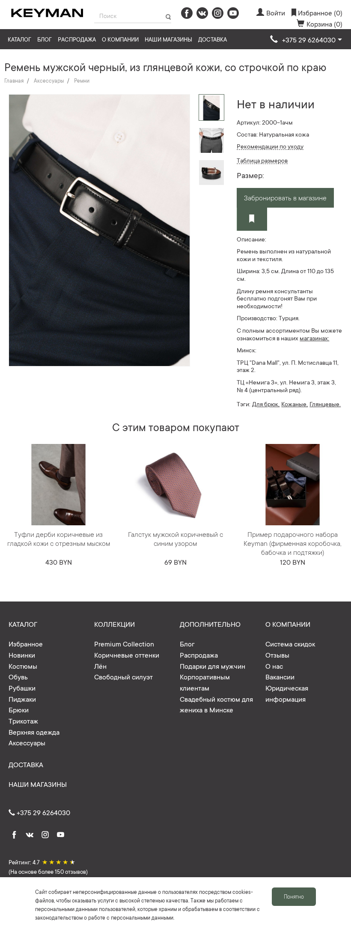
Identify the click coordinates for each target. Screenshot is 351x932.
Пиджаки (22, 699)
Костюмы (23, 666)
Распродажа (77, 39)
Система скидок (290, 643)
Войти (275, 12)
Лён (100, 666)
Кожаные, (294, 403)
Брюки (19, 709)
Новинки (22, 654)
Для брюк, (266, 403)
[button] (306, 39)
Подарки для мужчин (212, 666)
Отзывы (277, 654)
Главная (14, 80)
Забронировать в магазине (285, 197)
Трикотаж (23, 720)
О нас (274, 666)
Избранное (26, 643)
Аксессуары (49, 80)
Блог (44, 39)
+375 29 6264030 (42, 812)
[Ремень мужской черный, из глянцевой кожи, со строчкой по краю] (211, 140)
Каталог (19, 39)
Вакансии (279, 676)
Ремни (81, 80)
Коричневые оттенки (126, 654)
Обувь (18, 676)
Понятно (294, 896)
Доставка (212, 39)
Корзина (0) (324, 23)
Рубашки (22, 687)
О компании (120, 39)
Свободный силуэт (123, 676)
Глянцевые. (325, 403)
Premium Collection (124, 643)
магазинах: (314, 337)
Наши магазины (168, 39)
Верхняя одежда (34, 731)
